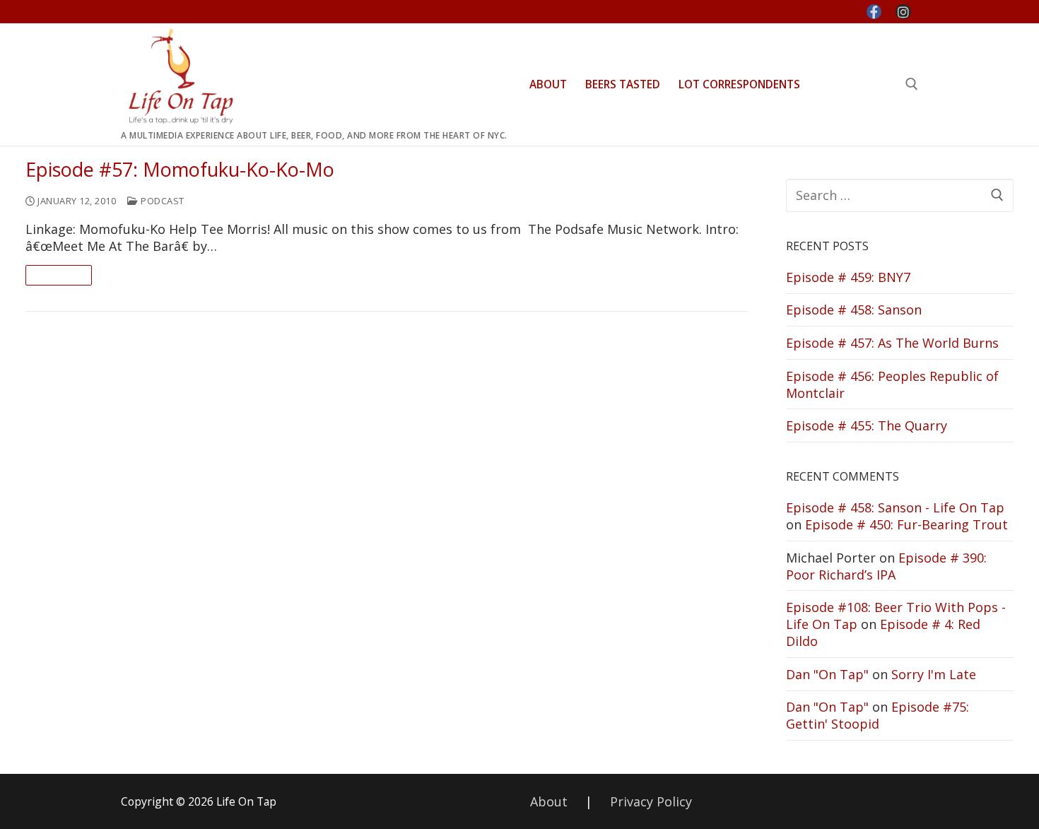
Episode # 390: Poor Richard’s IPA (886, 566)
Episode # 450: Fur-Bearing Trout (906, 524)
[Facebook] (874, 12)
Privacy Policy (651, 801)
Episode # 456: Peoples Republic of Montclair (892, 384)
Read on (58, 275)
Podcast (161, 200)
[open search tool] (911, 84)
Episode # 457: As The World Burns (892, 342)
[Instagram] (903, 12)
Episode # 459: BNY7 (848, 277)
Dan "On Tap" (827, 674)
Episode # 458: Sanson (854, 309)
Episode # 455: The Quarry (866, 425)
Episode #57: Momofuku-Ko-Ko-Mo (179, 170)
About (549, 801)
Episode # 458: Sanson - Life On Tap (895, 507)
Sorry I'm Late (933, 674)
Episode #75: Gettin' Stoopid (877, 715)
